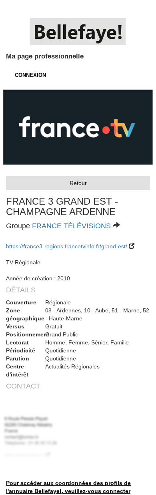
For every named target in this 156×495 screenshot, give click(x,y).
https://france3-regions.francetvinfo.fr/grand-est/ (66, 246)
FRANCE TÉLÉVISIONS (71, 226)
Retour (78, 183)
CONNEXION (30, 75)
